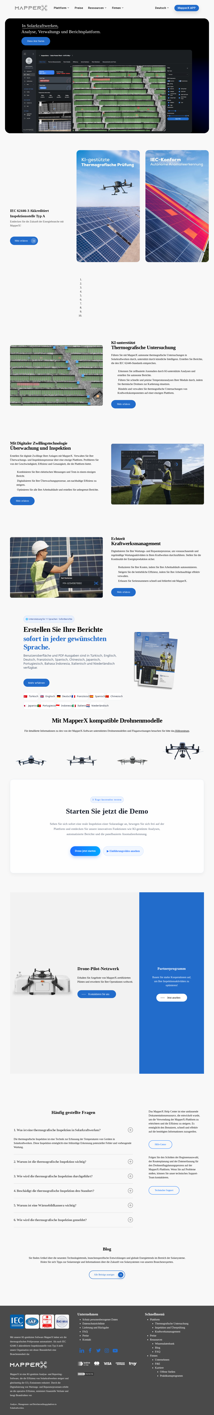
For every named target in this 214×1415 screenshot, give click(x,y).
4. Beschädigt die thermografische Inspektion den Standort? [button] (54, 1191)
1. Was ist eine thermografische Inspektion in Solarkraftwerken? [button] (57, 1130)
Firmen (153, 1355)
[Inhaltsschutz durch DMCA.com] (106, 1374)
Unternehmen (162, 1359)
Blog (157, 1347)
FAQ (85, 1331)
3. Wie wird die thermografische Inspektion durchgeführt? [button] (53, 1176)
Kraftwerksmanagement (167, 1331)
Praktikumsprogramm (171, 1375)
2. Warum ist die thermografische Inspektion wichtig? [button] (50, 1161)
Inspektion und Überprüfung (170, 1327)
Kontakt (86, 1339)
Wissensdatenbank (164, 1343)
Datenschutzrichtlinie (93, 1323)
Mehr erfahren (36, 682)
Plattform (155, 1319)
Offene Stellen (167, 1371)
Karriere (159, 1367)
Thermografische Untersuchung (171, 1323)
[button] (35, 41)
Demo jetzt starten (85, 850)
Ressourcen (156, 1339)
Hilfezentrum (182, 730)
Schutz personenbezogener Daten (100, 1319)
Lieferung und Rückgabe (95, 1327)
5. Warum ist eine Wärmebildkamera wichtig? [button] (45, 1205)
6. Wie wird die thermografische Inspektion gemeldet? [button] (50, 1220)
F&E (157, 1363)
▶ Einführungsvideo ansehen (123, 851)
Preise (85, 1335)
